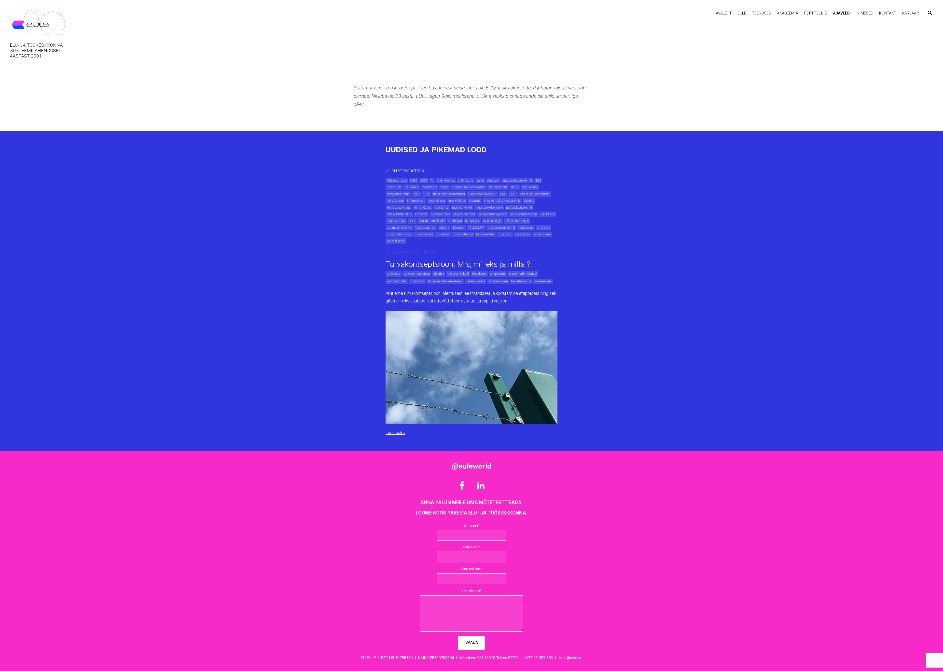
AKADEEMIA (787, 13)
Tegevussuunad (425, 227)
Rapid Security (396, 221)
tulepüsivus (525, 227)
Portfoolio (815, 13)
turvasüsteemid (463, 234)
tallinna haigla (492, 221)
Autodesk (493, 180)
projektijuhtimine (464, 214)
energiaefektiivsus (398, 194)
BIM (538, 180)
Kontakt (887, 13)
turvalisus (443, 234)
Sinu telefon (470, 569)
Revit (412, 221)
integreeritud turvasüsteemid (502, 200)
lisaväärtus (442, 207)
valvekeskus (522, 234)
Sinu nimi (471, 526)
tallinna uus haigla (517, 221)
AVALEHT (724, 13)
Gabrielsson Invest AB (482, 194)
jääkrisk (529, 200)
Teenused (761, 13)
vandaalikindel (396, 241)
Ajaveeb (841, 13)
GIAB (513, 194)
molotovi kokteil (462, 207)
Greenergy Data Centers (535, 194)
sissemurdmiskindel (432, 221)
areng (480, 180)
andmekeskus (446, 180)
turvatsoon (505, 234)
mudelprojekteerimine (489, 207)
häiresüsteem (395, 200)
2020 (413, 180)
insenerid (475, 200)
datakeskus (430, 187)
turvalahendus (424, 234)
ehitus (515, 187)
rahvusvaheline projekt (492, 214)
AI (432, 180)
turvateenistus (485, 234)
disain (444, 187)
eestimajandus (498, 187)
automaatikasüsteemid (517, 180)
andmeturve (465, 180)
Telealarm (459, 227)
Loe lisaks (395, 432)
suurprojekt (472, 221)
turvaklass (543, 227)
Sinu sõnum (470, 591)
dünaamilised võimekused (468, 187)
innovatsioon (437, 200)
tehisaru (444, 227)
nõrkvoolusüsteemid (519, 207)
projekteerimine (440, 214)
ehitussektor (530, 187)
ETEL (416, 194)
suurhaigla (455, 221)
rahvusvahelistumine (523, 214)
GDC (503, 194)
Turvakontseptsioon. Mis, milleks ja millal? (458, 264)
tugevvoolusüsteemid (501, 227)
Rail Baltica (548, 214)
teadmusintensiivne (399, 227)
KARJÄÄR (910, 13)
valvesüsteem (542, 234)
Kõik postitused (397, 180)
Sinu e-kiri (470, 547)
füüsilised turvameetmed (449, 194)
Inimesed (864, 13)
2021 (423, 180)
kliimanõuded (422, 207)
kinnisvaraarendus (398, 207)
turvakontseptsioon (399, 234)
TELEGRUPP (476, 227)
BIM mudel (394, 187)
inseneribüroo (457, 200)
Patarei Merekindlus (399, 214)
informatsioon (416, 200)
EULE (741, 13)
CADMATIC (411, 187)
